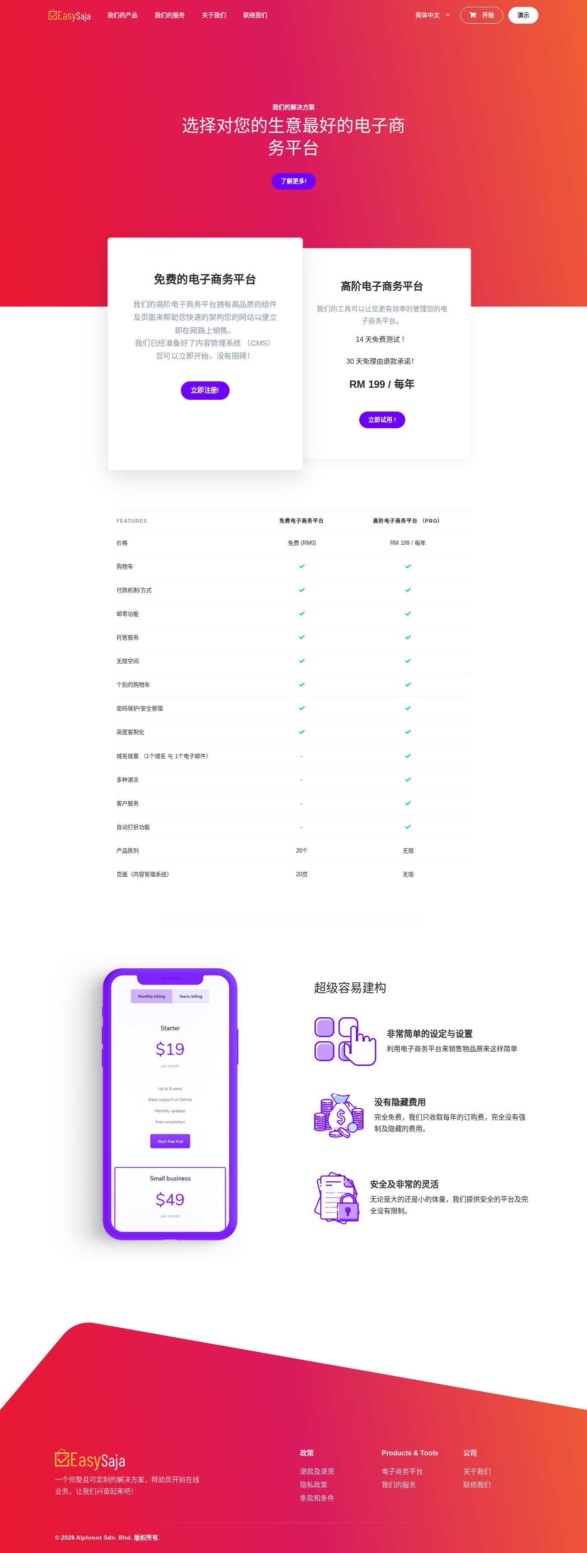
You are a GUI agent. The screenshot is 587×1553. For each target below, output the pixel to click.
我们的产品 (122, 15)
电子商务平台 (402, 1471)
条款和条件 (317, 1498)
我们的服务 (170, 15)
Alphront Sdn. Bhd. (104, 1537)
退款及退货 (317, 1471)
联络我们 (255, 15)
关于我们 (214, 15)
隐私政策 (313, 1485)
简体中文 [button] (428, 15)
